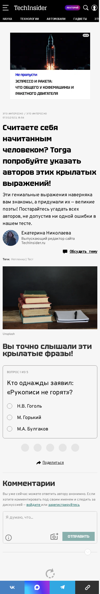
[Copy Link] (87, 587)
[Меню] (6, 8)
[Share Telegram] (62, 587)
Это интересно (13, 114)
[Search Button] (86, 8)
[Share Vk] (12, 587)
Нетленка (18, 259)
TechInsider (30, 7)
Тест (30, 259)
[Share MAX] (37, 587)
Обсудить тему (83, 251)
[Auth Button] (94, 8)
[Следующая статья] (50, 552)
